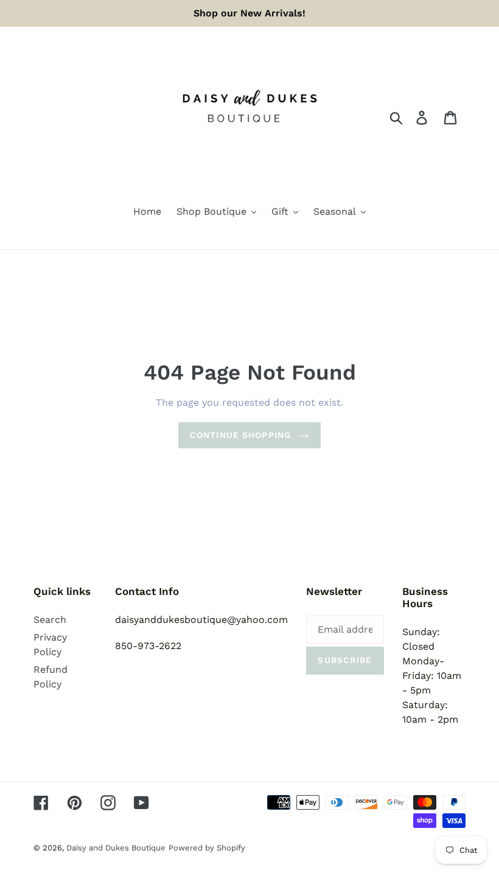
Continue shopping (240, 435)
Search (49, 619)
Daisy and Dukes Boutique (116, 847)
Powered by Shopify (207, 847)
